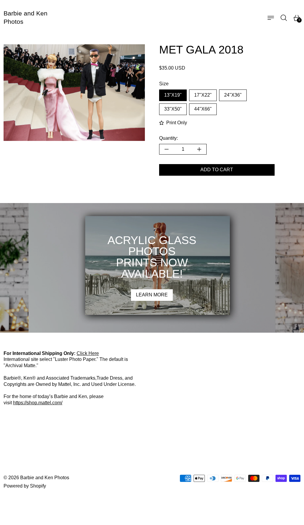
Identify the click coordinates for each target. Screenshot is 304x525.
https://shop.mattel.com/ (37, 402)
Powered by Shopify (25, 485)
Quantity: (168, 138)
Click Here (88, 353)
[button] (283, 17)
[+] (199, 149)
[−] (166, 149)
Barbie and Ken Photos (44, 477)
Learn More (152, 294)
